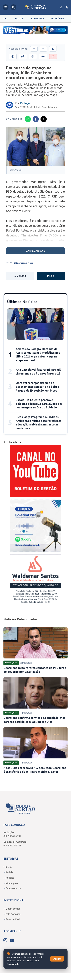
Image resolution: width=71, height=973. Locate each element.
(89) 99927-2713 (12, 845)
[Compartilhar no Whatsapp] (28, 119)
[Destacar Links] (23, 56)
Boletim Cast (13, 919)
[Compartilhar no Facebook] (36, 119)
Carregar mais (35, 251)
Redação (25, 103)
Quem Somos (13, 908)
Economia (37, 18)
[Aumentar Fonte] (34, 49)
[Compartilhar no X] (43, 119)
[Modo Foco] (33, 56)
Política (10, 877)
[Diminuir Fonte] (43, 49)
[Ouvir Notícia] (43, 56)
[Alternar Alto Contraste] (13, 56)
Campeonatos (13, 888)
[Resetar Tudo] (53, 56)
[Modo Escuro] (53, 49)
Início (50, 276)
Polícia (19, 18)
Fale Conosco (13, 914)
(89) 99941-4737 (12, 836)
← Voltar (20, 276)
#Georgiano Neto (23, 263)
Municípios (57, 18)
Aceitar (57, 959)
